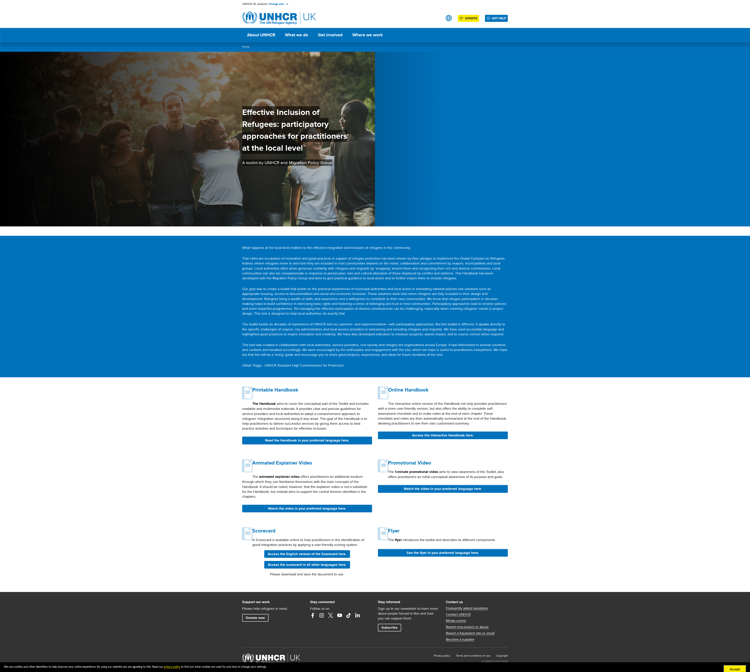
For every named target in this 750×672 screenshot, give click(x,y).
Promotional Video (409, 462)
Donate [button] (471, 18)
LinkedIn (357, 615)
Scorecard (263, 530)
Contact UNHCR (458, 614)
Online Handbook (408, 389)
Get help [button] (499, 18)
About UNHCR (261, 35)
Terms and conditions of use (473, 656)
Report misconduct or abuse (467, 627)
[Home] (269, 18)
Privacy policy (442, 656)
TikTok (348, 615)
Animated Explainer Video (282, 462)
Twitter (330, 615)
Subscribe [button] (389, 627)
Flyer (393, 530)
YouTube (339, 615)
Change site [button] (276, 4)
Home (245, 47)
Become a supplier (460, 639)
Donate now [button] (255, 617)
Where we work (367, 35)
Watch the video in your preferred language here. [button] (307, 508)
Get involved (330, 35)
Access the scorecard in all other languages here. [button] (307, 564)
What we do (296, 35)
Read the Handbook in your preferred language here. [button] (307, 440)
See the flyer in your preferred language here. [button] (443, 552)
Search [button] (436, 18)
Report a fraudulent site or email (470, 633)
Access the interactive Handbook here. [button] (455, 435)
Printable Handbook (275, 389)
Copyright (502, 656)
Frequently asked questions (467, 608)
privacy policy (172, 667)
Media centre (456, 621)
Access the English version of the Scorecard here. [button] (309, 553)
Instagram (321, 615)
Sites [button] (449, 18)
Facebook (312, 615)
